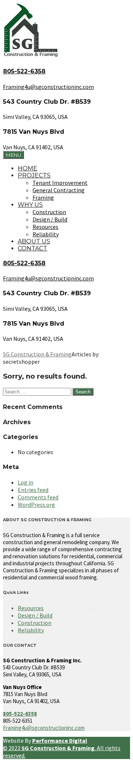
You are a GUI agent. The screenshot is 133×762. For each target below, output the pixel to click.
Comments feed (38, 497)
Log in (25, 482)
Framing (43, 197)
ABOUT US (34, 241)
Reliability (46, 234)
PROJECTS (34, 175)
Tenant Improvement (60, 182)
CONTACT (32, 248)
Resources (45, 226)
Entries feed (33, 489)
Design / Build (50, 219)
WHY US (30, 204)
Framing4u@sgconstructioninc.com (44, 727)
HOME (27, 168)
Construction (49, 212)
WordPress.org (36, 504)
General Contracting (59, 190)
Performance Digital (59, 740)
